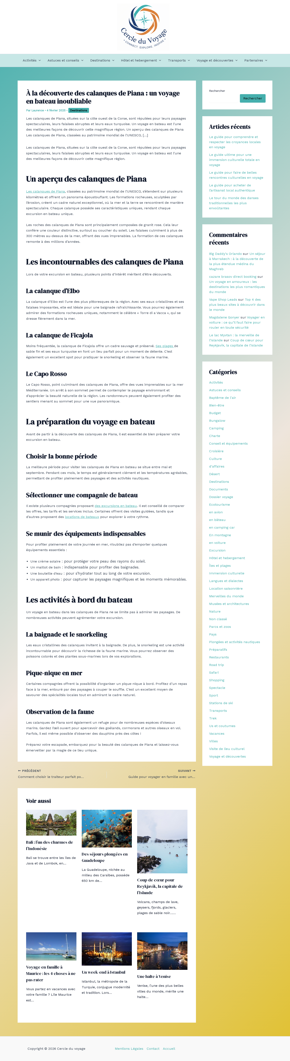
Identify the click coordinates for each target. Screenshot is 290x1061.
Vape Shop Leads (223, 299)
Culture (215, 459)
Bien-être (216, 405)
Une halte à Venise (154, 976)
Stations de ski (221, 703)
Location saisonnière (226, 588)
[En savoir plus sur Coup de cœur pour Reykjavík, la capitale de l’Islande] (162, 841)
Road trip (216, 665)
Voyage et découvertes (215, 60)
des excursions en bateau (116, 506)
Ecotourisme (219, 505)
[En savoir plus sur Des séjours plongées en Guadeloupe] (107, 828)
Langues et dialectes (226, 581)
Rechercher (217, 90)
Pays (213, 634)
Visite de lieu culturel (227, 749)
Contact (153, 1049)
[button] (39, 60)
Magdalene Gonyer (224, 317)
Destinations (100, 60)
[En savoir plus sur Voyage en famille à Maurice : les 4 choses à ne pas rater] (51, 946)
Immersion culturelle (226, 573)
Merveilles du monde (226, 596)
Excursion (217, 550)
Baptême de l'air (222, 398)
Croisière (216, 451)
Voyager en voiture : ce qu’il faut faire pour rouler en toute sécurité (237, 322)
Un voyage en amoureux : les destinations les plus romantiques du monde (237, 287)
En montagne (220, 535)
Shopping (216, 680)
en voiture (217, 543)
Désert (214, 474)
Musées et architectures (229, 604)
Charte (214, 436)
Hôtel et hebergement (139, 60)
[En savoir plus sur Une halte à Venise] (162, 951)
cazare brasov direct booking (232, 277)
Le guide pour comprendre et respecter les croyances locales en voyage (235, 142)
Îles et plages (220, 566)
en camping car (222, 527)
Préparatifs (218, 650)
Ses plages (165, 346)
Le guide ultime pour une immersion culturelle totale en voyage (234, 160)
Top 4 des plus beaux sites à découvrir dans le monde (237, 304)
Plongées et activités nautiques (234, 642)
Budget (215, 413)
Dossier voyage (221, 497)
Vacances (216, 734)
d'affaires (216, 466)
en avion (216, 512)
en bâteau (217, 520)
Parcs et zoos (220, 627)
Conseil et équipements (228, 443)
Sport (213, 695)
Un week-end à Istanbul (103, 972)
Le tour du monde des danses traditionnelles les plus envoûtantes (234, 203)
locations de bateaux (82, 517)
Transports (177, 60)
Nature (215, 611)
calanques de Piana (49, 191)
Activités (30, 60)
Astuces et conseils (63, 60)
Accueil (169, 1049)
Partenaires (253, 60)
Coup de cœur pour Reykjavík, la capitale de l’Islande (160, 886)
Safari (214, 672)
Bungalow (217, 421)
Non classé (218, 619)
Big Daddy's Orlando (225, 254)
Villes (213, 741)
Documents (218, 489)
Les (29, 191)
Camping (216, 428)
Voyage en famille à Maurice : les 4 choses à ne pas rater (51, 973)
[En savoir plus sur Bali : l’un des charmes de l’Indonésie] (51, 822)
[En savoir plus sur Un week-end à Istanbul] (107, 949)
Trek (213, 718)
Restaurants (219, 657)
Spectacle (217, 688)
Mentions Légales (129, 1049)
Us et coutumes (222, 726)
